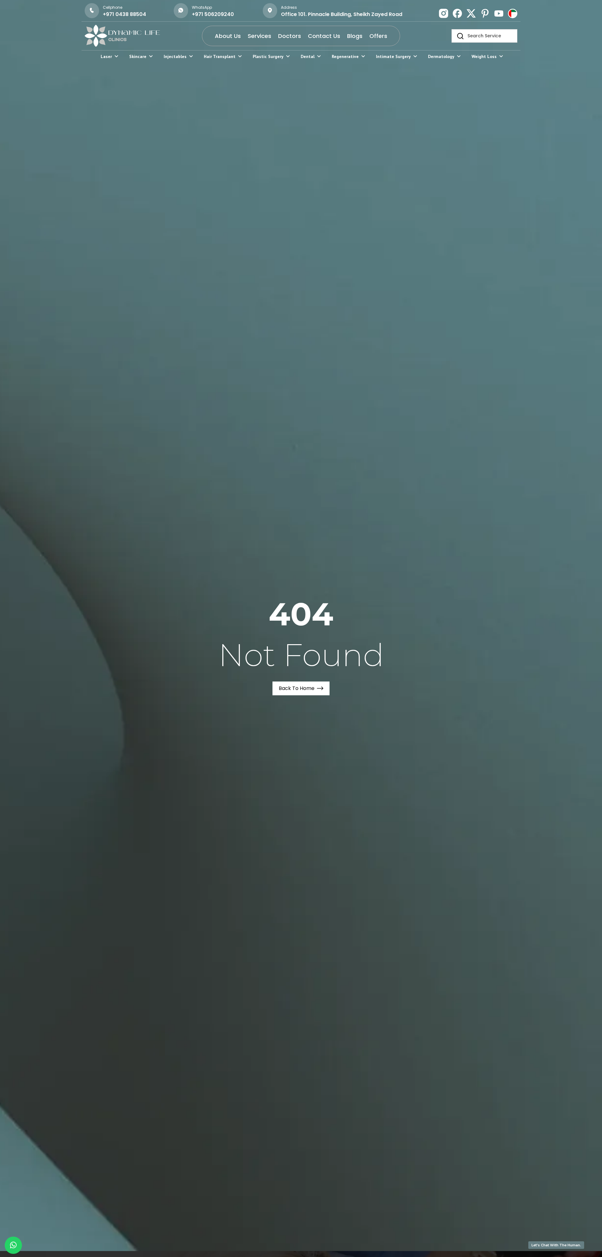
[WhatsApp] (181, 10)
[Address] (270, 10)
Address (289, 7)
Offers (378, 36)
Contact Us (324, 36)
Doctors (289, 36)
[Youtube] (499, 13)
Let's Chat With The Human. (556, 1245)
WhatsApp (202, 7)
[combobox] (484, 36)
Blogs (354, 36)
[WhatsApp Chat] (13, 1245)
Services (259, 36)
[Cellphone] (92, 10)
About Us (228, 36)
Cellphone (112, 7)
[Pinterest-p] (485, 13)
